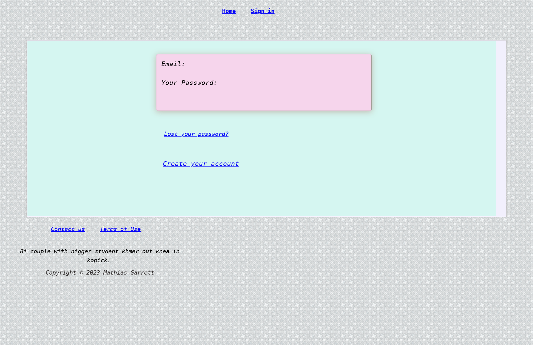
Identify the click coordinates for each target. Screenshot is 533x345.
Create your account (201, 163)
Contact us (68, 228)
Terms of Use (120, 228)
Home (229, 10)
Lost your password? (196, 133)
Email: (173, 64)
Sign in (263, 10)
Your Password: (189, 82)
